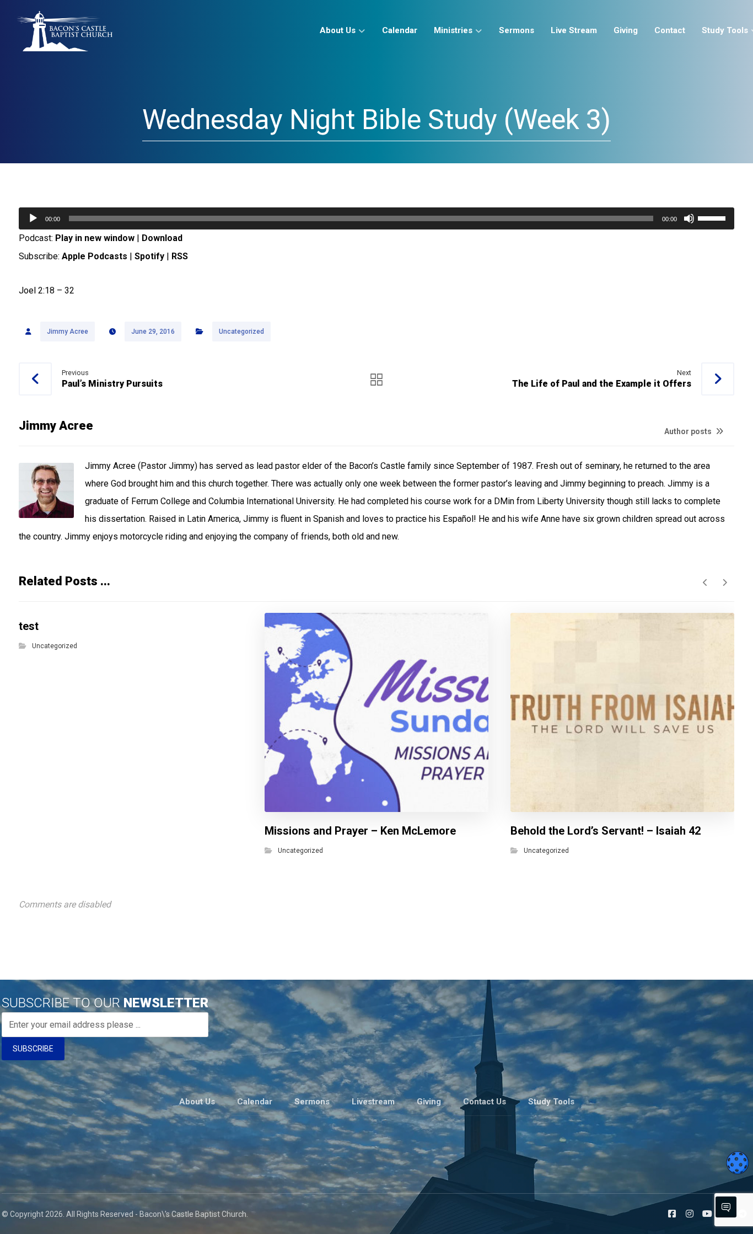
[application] (376, 218)
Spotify (149, 256)
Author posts (688, 431)
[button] (672, 1213)
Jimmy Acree (67, 331)
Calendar (254, 1102)
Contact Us (484, 1102)
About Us (197, 1102)
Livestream (373, 1102)
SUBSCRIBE (33, 1048)
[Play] (33, 218)
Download (162, 238)
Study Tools (551, 1102)
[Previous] (705, 582)
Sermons (312, 1102)
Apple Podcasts (94, 256)
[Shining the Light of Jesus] (64, 31)
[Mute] (689, 218)
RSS (179, 256)
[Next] (725, 582)
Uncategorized (241, 331)
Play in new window (95, 238)
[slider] (713, 217)
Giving (429, 1102)
